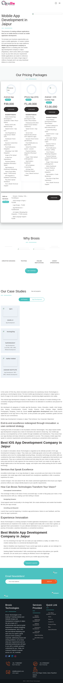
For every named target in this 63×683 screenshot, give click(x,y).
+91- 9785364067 (44, 663)
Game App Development (36, 632)
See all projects (36, 291)
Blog (49, 627)
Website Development (10, 349)
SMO (14, 347)
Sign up (49, 581)
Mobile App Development (36, 620)
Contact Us (51, 621)
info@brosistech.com (18, 671)
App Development (10, 322)
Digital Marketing (39, 635)
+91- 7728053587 (17, 663)
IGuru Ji (10, 320)
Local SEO (7, 347)
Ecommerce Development (36, 628)
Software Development (36, 624)
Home (49, 616)
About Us (50, 619)
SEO (11, 347)
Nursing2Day (10, 343)
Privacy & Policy (52, 624)
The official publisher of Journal (51, 613)
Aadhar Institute (10, 370)
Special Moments (52, 629)
